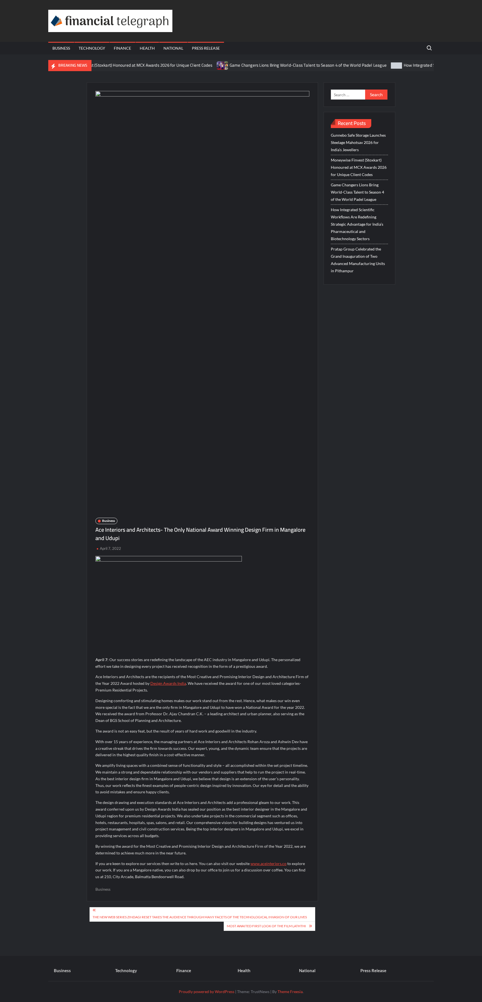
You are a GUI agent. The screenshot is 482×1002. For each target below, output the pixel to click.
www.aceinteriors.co (268, 863)
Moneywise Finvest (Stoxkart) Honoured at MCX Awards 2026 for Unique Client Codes (118, 65)
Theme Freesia (290, 991)
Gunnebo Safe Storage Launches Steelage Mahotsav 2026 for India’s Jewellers (358, 142)
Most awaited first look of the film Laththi (266, 926)
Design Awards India (168, 683)
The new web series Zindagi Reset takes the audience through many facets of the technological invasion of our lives (200, 917)
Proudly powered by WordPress (206, 991)
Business (61, 48)
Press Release (206, 48)
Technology (92, 48)
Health (147, 48)
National (173, 48)
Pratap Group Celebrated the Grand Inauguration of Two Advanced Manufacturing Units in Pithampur (358, 260)
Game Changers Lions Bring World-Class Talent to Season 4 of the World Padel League (290, 65)
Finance (122, 48)
